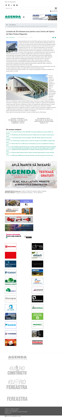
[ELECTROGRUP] (17, 298)
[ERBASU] (44, 307)
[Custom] (11, 5)
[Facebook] (6, 5)
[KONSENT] (17, 272)
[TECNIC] (44, 17)
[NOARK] (44, 316)
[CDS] (44, 264)
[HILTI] (19, 219)
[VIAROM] (17, 333)
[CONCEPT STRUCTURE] (44, 333)
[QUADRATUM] (44, 298)
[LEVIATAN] (44, 290)
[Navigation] (26, 17)
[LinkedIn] (55, 37)
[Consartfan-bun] (44, 281)
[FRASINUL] (17, 316)
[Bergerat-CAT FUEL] (44, 272)
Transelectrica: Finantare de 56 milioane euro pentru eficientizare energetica (44, 121)
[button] (53, 11)
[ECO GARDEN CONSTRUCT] (17, 281)
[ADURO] (17, 255)
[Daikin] (17, 325)
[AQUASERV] (17, 290)
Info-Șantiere (10, 37)
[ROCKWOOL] (17, 246)
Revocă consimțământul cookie (13, 416)
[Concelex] (19, 202)
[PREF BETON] (19, 211)
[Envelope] (16, 5)
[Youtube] (14, 5)
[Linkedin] (8, 5)
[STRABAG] (44, 342)
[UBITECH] (44, 255)
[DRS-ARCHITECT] (44, 246)
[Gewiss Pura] (17, 342)
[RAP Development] (17, 264)
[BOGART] (44, 325)
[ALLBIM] (19, 227)
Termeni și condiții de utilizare (12, 409)
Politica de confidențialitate (11, 410)
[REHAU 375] (19, 236)
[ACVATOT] (17, 307)
